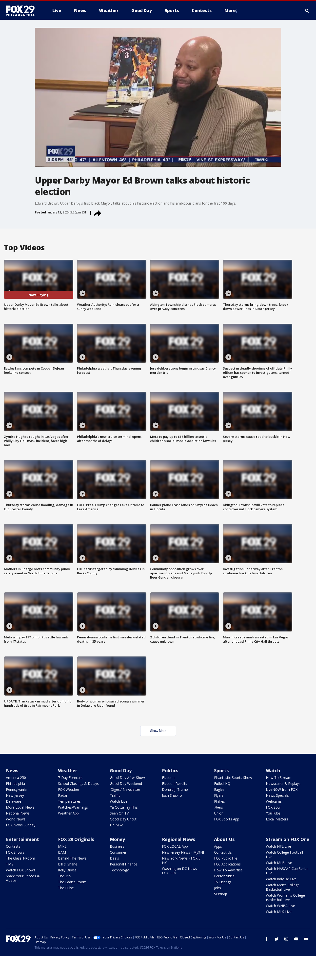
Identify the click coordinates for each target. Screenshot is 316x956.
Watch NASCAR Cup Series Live (287, 870)
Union (218, 813)
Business (117, 846)
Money (117, 839)
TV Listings (222, 882)
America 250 (16, 777)
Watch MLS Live (279, 911)
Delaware (13, 801)
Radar (62, 795)
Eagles (219, 789)
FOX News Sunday (20, 825)
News (12, 770)
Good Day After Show (127, 777)
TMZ (10, 864)
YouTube (273, 813)
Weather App (68, 813)
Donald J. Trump (175, 789)
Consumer (118, 852)
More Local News (20, 807)
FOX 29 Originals (76, 839)
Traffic (115, 795)
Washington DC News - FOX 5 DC (180, 870)
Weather (67, 770)
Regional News (178, 839)
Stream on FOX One (287, 839)
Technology (119, 870)
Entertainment (22, 839)
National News (18, 813)
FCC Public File (225, 858)
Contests (13, 846)
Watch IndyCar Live (281, 879)
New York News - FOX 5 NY (181, 860)
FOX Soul (273, 807)
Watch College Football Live (284, 854)
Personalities (224, 876)
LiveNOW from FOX (281, 789)
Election (168, 777)
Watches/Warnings (73, 807)
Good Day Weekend (126, 783)
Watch (273, 770)
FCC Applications (227, 864)
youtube (296, 939)
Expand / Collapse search (307, 10)
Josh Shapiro (172, 795)
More (230, 10)
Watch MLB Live (279, 862)
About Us (224, 839)
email (306, 939)
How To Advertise (228, 870)
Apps (218, 846)
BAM (62, 852)
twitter (276, 939)
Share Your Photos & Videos (23, 878)
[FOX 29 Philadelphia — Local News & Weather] (22, 11)
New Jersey (15, 795)
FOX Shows (15, 852)
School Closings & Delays (78, 783)
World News (15, 819)
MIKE (62, 846)
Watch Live (118, 801)
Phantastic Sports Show (233, 777)
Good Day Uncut (123, 819)
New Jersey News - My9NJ (183, 852)
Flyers (218, 795)
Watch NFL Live (278, 846)
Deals (114, 858)
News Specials (277, 795)
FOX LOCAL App (175, 846)
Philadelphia (15, 783)
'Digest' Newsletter (125, 789)
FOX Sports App (226, 819)
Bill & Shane (67, 864)
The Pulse (66, 888)
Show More (158, 731)
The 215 (64, 876)
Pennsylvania (16, 789)
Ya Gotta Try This (124, 807)
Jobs (217, 888)
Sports (221, 770)
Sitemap (220, 893)
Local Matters (277, 819)
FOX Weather (68, 789)
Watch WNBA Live (280, 905)
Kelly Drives (67, 870)
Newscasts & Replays (283, 783)
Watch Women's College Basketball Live (285, 897)
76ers (218, 807)
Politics (170, 770)
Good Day (121, 770)
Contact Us (223, 852)
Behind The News (72, 858)
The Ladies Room (72, 882)
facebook (267, 939)
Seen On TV (119, 813)
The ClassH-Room (20, 858)
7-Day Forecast (70, 777)
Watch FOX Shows (20, 870)
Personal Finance (123, 864)
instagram (286, 939)
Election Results (174, 783)
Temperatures (69, 801)
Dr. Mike (116, 825)
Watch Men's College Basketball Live (282, 887)
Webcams (274, 801)
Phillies (219, 801)
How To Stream (278, 777)
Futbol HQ (222, 783)
